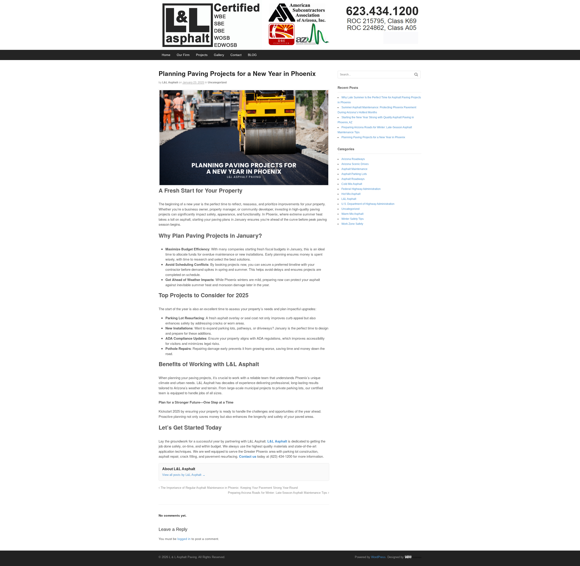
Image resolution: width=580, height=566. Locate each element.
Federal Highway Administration (361, 189)
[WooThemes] (413, 557)
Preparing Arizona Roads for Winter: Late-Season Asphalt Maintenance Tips (278, 492)
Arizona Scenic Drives (355, 164)
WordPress (378, 557)
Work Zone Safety (352, 223)
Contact (236, 55)
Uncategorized (217, 82)
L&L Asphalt (170, 82)
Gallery (219, 55)
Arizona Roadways (353, 159)
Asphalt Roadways (353, 179)
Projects (202, 55)
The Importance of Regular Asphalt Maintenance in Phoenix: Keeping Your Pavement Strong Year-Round (229, 487)
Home (166, 55)
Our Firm (183, 55)
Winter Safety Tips (352, 218)
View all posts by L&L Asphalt (183, 475)
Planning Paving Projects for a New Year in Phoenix (373, 137)
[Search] (416, 74)
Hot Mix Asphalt (350, 194)
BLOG (252, 55)
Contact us (247, 456)
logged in (184, 539)
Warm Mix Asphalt (352, 213)
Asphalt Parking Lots (354, 174)
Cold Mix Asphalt (351, 184)
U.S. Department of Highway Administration (367, 204)
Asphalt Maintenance (354, 169)
